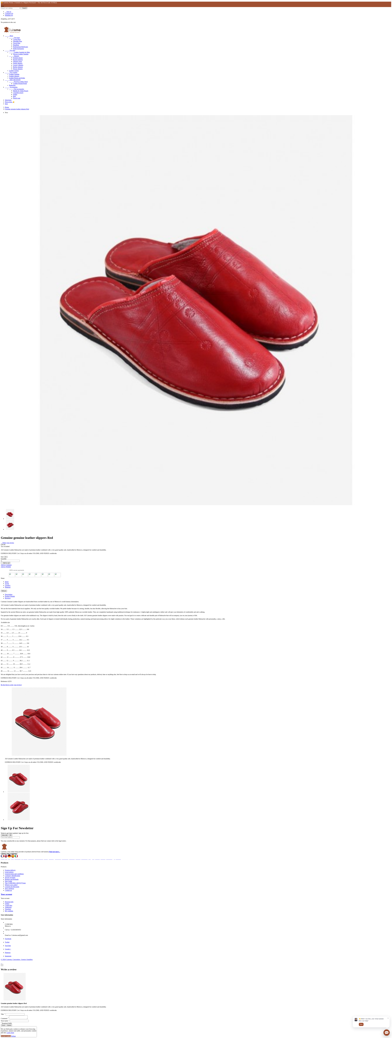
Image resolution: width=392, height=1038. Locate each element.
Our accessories (16, 89)
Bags (9, 36)
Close (3, 1025)
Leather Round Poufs (20, 83)
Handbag (16, 45)
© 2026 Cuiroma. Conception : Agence (13, 959)
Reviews (8, 598)
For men (10, 50)
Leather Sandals (14, 74)
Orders (7, 903)
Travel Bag (16, 43)
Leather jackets (14, 70)
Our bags (14, 37)
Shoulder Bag (17, 41)
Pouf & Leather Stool (18, 82)
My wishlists (9, 911)
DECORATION (13, 80)
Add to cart (6, 563)
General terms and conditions (14, 874)
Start (361, 1024)
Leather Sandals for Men (19, 52)
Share (7, 582)
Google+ (8, 585)
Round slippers (18, 59)
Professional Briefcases (20, 47)
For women (11, 72)
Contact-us (8, 890)
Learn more (10, 1033)
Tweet (7, 583)
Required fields (6, 1023)
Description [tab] (8, 594)
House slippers (18, 69)
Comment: (5, 1018)
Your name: (5, 1021)
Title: (3, 1014)
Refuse (13, 1036)
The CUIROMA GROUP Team (15, 883)
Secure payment (10, 877)
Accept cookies (6, 1036)
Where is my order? (11, 885)
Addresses (8, 907)
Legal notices (9, 872)
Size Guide (8, 881)
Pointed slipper (18, 58)
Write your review (7, 543)
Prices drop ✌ (10, 102)
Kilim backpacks (18, 48)
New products (9, 888)
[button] (386, 1032)
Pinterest (7, 587)
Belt (14, 96)
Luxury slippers (18, 65)
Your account (6, 894)
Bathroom (12, 85)
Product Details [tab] (10, 596)
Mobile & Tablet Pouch (20, 91)
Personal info (9, 902)
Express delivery (10, 870)
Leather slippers (14, 76)
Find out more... (54, 852)
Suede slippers (17, 63)
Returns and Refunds (11, 879)
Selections (8, 100)
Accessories (11, 87)
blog (6, 104)
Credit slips (8, 905)
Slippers (14, 56)
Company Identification (12, 876)
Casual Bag (17, 39)
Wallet (15, 94)
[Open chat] (386, 1032)
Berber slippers (18, 67)
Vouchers (8, 909)
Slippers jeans (17, 61)
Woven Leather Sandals (20, 54)
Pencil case (16, 98)
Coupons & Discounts (12, 887)
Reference (4, 681)
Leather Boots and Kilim (17, 78)
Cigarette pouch (18, 93)
